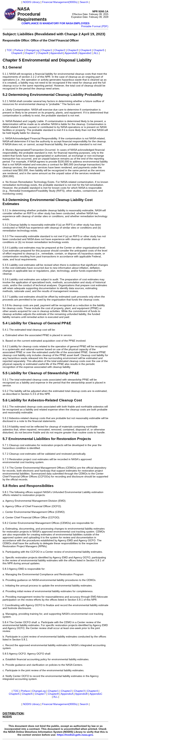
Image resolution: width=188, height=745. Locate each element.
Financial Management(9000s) (60, 2)
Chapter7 (29, 53)
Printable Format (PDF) (94, 26)
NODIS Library (31, 2)
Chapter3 (72, 50)
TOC (9, 50)
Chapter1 (46, 50)
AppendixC (85, 53)
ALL (96, 53)
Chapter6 (16, 53)
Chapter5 (98, 50)
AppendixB (71, 53)
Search (84, 2)
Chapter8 (42, 53)
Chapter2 (59, 50)
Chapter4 (85, 50)
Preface (18, 50)
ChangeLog (32, 50)
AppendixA (56, 53)
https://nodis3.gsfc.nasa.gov (75, 734)
